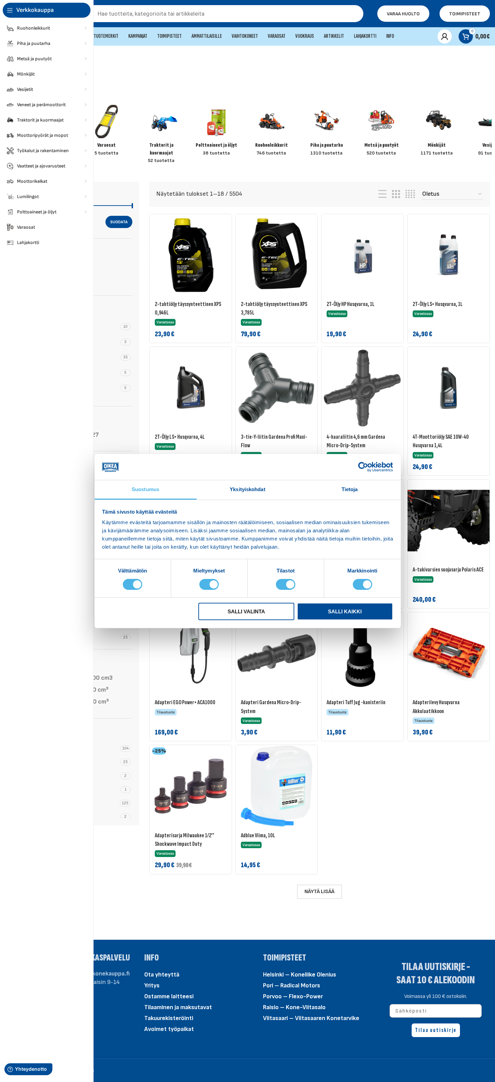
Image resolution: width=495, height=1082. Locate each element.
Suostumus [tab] (145, 489)
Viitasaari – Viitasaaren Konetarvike (311, 1018)
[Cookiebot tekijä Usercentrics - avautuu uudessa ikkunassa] (363, 467)
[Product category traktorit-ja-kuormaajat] (161, 136)
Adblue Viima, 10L (258, 835)
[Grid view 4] (410, 194)
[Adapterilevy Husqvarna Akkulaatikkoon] (449, 653)
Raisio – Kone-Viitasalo (294, 1007)
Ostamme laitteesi (169, 996)
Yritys (152, 985)
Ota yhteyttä (161, 974)
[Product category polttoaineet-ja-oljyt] (216, 132)
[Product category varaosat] (106, 132)
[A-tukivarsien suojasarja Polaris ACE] (449, 521)
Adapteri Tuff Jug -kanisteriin (356, 702)
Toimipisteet (464, 14)
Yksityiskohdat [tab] (247, 489)
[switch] (209, 583)
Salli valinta (246, 611)
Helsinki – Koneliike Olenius (299, 974)
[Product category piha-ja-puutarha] (326, 132)
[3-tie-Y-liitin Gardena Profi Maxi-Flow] (277, 388)
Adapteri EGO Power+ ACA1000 (185, 702)
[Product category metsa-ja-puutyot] (382, 132)
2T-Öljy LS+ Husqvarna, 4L (180, 436)
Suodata (119, 222)
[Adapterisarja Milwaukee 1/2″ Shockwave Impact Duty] (191, 786)
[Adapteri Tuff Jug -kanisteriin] (362, 653)
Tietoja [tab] (350, 489)
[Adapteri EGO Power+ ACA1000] (191, 653)
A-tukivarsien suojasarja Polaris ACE (448, 569)
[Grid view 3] (396, 194)
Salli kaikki (345, 611)
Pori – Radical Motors (291, 985)
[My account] (444, 36)
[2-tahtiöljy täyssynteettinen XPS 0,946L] (191, 255)
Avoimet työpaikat (169, 1029)
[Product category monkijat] (436, 132)
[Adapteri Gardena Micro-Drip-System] (277, 653)
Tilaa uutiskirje (436, 1030)
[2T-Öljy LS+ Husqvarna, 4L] (191, 388)
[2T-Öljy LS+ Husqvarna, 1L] (449, 255)
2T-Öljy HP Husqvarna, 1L (351, 304)
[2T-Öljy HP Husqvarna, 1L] (362, 255)
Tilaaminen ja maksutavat (178, 1007)
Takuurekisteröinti (168, 1018)
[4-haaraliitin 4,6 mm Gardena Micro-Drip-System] (362, 388)
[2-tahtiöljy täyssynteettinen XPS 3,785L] (277, 255)
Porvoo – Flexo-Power (293, 996)
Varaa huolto (403, 14)
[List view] (382, 194)
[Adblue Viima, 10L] (277, 786)
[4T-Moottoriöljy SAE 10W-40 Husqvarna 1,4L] (449, 388)
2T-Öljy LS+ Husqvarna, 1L (438, 304)
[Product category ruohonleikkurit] (271, 132)
